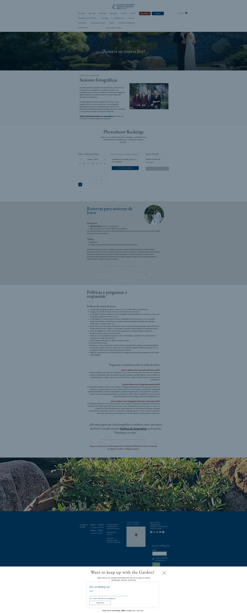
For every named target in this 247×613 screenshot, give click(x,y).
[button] (164, 573)
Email (91, 591)
